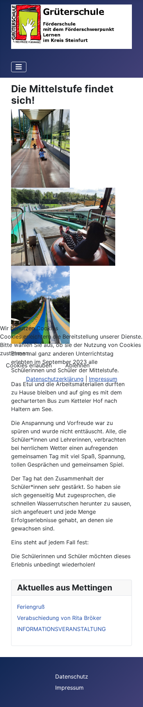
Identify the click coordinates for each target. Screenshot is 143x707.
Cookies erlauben (29, 365)
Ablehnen (77, 365)
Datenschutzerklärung (55, 378)
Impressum (103, 378)
